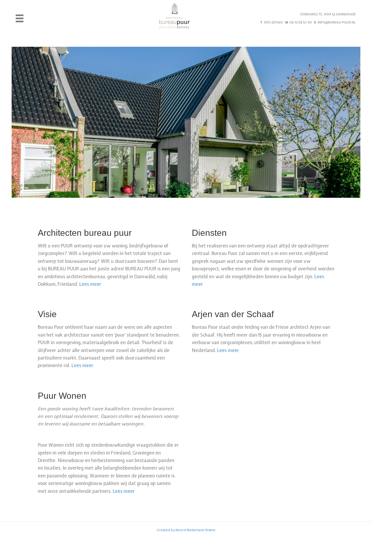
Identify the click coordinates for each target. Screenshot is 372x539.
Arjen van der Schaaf (233, 314)
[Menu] (20, 18)
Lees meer (90, 284)
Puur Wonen (62, 395)
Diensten (209, 233)
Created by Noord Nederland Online (186, 530)
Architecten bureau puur (85, 233)
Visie (47, 314)
